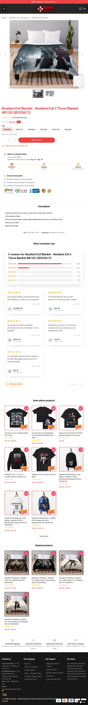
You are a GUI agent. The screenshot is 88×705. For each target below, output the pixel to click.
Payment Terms (51, 670)
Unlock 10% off (5, 695)
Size (3, 126)
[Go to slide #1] (38, 94)
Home (4, 18)
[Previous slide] (5, 54)
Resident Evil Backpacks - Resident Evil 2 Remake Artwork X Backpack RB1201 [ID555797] (44, 520)
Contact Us (50, 676)
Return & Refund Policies (54, 673)
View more (44, 536)
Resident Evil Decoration (19, 18)
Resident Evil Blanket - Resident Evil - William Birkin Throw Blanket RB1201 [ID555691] (71, 580)
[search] (80, 8)
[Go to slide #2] (49, 94)
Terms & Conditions (31, 667)
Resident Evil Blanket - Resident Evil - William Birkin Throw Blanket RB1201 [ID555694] (43, 580)
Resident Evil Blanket (40, 18)
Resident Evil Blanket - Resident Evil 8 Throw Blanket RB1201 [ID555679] (16, 580)
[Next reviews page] (81, 384)
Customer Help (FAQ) (53, 679)
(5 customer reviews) (19, 118)
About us (27, 664)
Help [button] (83, 702)
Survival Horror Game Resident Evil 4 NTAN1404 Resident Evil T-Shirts (43, 435)
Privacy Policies (29, 670)
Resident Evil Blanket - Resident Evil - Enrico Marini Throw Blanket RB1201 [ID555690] (16, 621)
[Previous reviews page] (70, 384)
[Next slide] (82, 54)
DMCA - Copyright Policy (32, 673)
